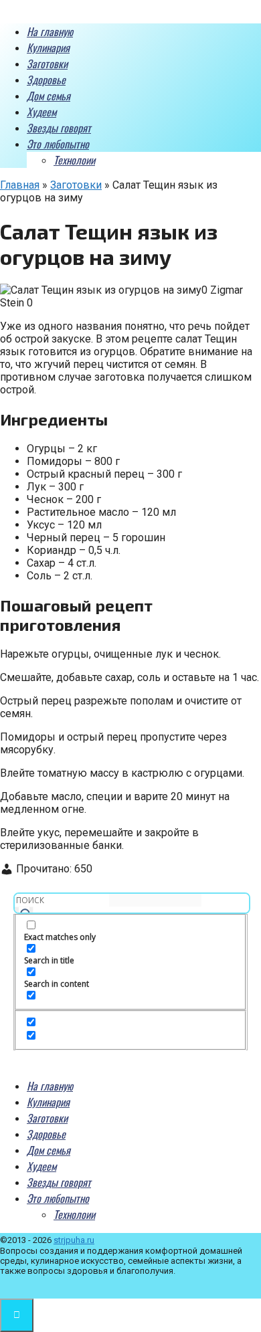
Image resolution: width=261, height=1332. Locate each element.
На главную (50, 31)
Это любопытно (58, 144)
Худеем (41, 112)
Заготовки (47, 64)
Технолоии (74, 160)
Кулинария (48, 47)
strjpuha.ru (74, 1240)
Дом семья (48, 96)
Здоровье (46, 80)
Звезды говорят (59, 128)
